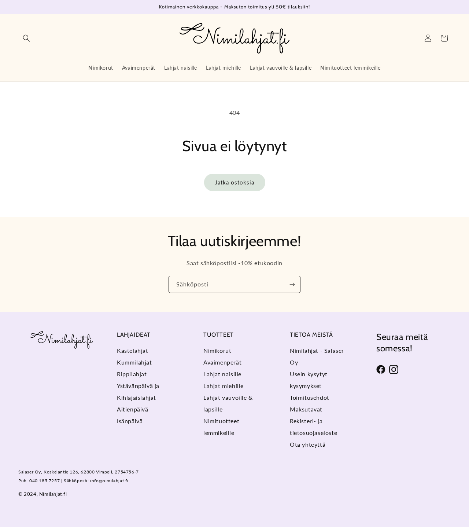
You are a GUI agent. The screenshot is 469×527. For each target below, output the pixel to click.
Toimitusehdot (309, 397)
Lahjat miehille (223, 385)
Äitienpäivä (132, 409)
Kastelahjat (132, 350)
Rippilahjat (132, 373)
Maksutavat (306, 409)
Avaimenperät (222, 362)
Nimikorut (217, 350)
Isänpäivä (130, 420)
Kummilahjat (134, 362)
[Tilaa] (292, 284)
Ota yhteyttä (307, 444)
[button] (26, 38)
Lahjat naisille (222, 373)
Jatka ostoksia (234, 182)
